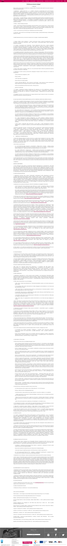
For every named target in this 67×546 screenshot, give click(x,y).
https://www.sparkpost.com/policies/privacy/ (41, 244)
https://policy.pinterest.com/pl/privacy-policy (39, 202)
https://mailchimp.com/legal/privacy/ (20, 229)
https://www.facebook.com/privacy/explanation (34, 194)
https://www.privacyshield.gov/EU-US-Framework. (42, 211)
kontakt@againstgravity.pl (39, 482)
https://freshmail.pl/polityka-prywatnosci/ (33, 235)
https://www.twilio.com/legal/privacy (20, 240)
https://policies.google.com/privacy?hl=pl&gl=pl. (22, 218)
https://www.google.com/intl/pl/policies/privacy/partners (24, 305)
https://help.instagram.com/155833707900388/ (32, 198)
